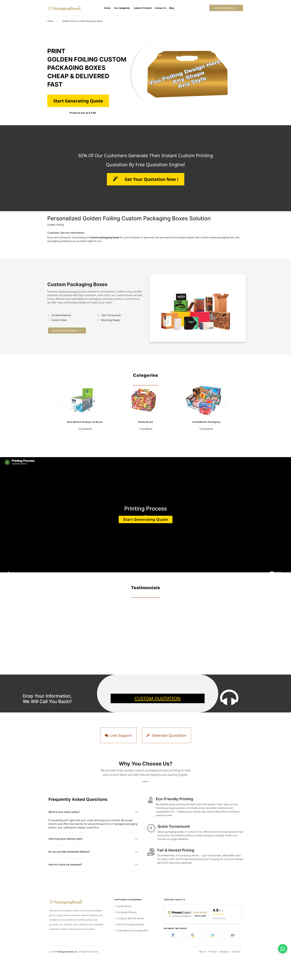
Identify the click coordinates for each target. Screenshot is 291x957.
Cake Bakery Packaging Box (132, 930)
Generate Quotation (168, 735)
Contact (236, 951)
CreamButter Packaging (206, 422)
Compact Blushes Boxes (130, 918)
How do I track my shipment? (65, 864)
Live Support (120, 735)
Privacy (213, 951)
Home (50, 21)
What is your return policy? (64, 811)
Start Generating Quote (145, 519)
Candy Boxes (145, 422)
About (202, 951)
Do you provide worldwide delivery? (69, 851)
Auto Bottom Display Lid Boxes (85, 422)
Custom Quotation (158, 698)
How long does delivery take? (65, 838)
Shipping (224, 951)
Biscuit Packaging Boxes (130, 924)
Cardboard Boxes (127, 912)
